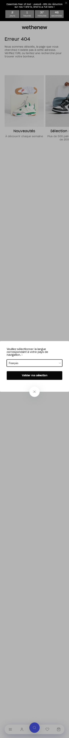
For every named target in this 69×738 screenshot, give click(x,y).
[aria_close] (34, 392)
